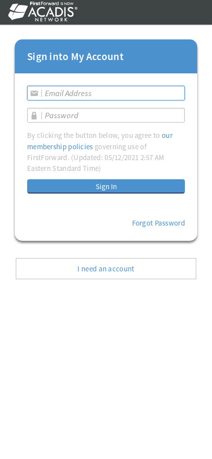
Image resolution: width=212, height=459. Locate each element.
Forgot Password (158, 223)
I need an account (105, 268)
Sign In (106, 186)
